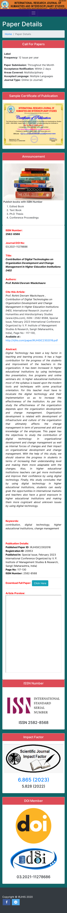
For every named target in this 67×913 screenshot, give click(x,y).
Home (8, 34)
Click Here (40, 583)
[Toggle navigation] (33, 13)
